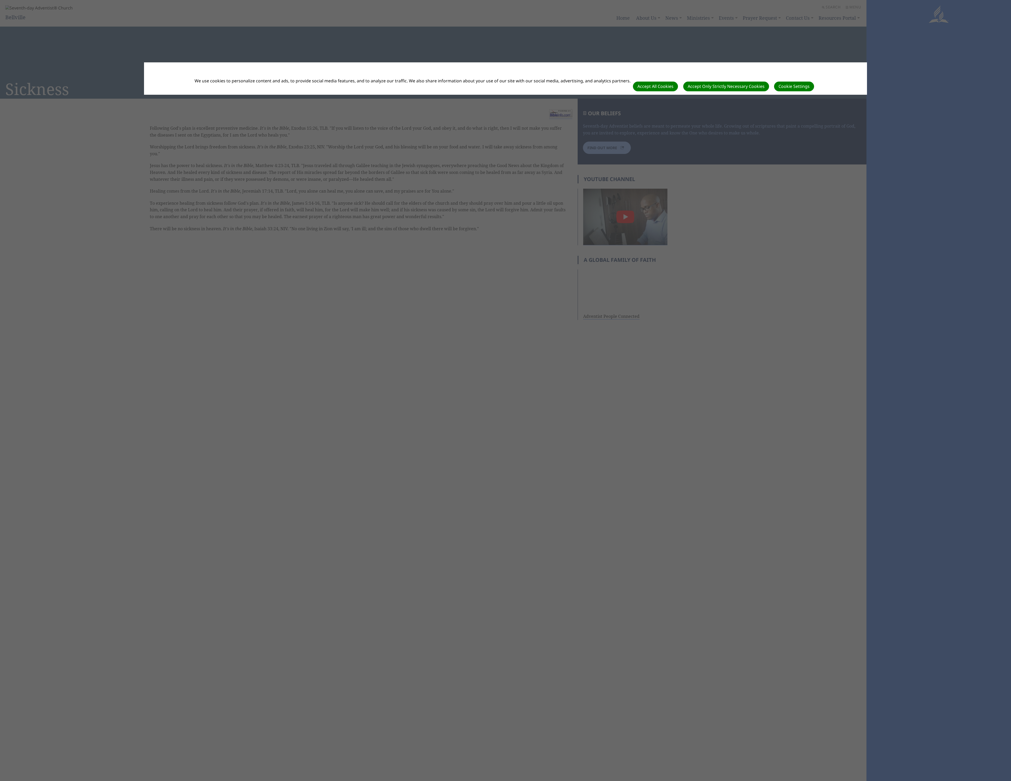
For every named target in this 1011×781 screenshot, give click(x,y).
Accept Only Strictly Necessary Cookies (726, 86)
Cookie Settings (794, 86)
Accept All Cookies (655, 86)
